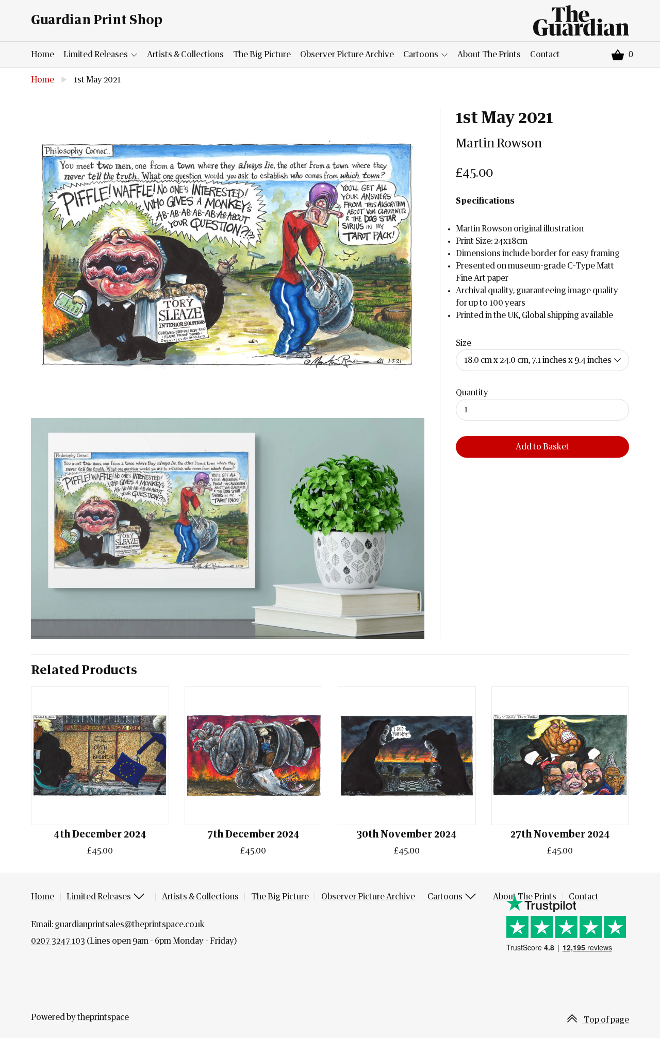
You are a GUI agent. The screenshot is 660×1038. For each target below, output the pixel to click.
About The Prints (489, 55)
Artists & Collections (185, 55)
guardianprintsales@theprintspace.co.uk (130, 924)
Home (42, 55)
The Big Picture (262, 55)
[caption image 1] (227, 255)
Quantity (472, 393)
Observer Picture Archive (347, 55)
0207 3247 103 (58, 941)
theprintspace (103, 1017)
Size (463, 343)
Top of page (605, 1020)
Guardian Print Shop (96, 20)
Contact (545, 55)
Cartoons (421, 55)
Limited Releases (96, 55)
